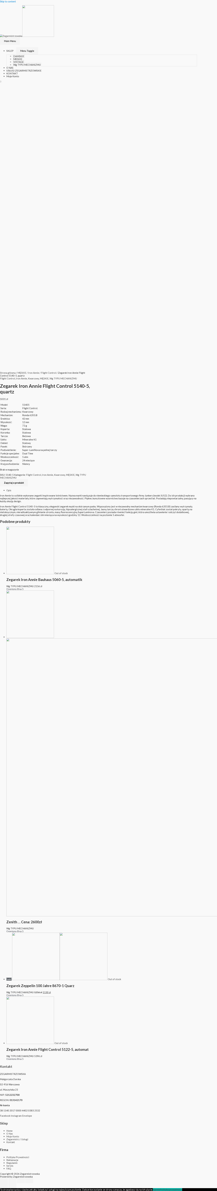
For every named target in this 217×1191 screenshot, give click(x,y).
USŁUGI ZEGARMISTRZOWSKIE (23, 70)
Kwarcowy (33, 378)
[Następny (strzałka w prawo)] (12, 1185)
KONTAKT (12, 73)
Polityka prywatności (171, 1189)
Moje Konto (12, 76)
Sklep (4, 1123)
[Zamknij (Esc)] (4, 1180)
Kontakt (6, 1066)
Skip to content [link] (8, 1)
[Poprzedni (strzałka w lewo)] (4, 1185)
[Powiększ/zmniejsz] (29, 1180)
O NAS (9, 67)
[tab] (101, 490)
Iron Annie (33, 372)
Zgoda (156, 1189)
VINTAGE (18, 61)
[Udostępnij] (12, 1180)
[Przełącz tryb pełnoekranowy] (21, 1180)
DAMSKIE (18, 56)
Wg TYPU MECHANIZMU (27, 64)
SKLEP (10, 50)
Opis (8, 490)
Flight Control (48, 372)
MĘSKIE (17, 59)
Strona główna (8, 372)
